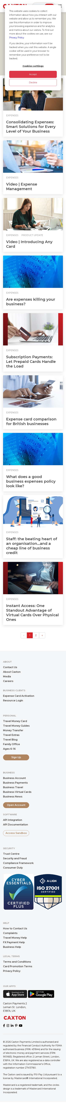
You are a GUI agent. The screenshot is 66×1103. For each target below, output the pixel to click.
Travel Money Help (15, 937)
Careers (8, 681)
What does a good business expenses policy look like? (31, 481)
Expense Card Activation (18, 695)
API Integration (12, 820)
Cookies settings (33, 66)
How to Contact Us (15, 928)
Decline (33, 82)
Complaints (10, 933)
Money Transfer (13, 730)
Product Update (32, 235)
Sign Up (16, 757)
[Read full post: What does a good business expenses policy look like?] (33, 449)
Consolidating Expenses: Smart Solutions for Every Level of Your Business (31, 126)
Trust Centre (11, 853)
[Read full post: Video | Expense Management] (33, 156)
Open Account (16, 805)
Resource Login (13, 700)
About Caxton (12, 671)
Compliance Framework (18, 863)
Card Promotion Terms (17, 966)
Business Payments (15, 782)
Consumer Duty (13, 867)
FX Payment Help (14, 942)
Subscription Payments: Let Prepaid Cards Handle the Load (31, 361)
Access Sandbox (16, 833)
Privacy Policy (16, 37)
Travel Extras (11, 735)
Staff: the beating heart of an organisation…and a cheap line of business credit (31, 546)
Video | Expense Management (21, 186)
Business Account (14, 778)
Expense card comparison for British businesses (31, 421)
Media (7, 676)
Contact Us (10, 667)
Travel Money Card (15, 721)
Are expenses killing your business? (30, 301)
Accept (33, 74)
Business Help (12, 947)
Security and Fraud (15, 858)
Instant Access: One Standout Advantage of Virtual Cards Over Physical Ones (32, 612)
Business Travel (13, 787)
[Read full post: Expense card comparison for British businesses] (33, 391)
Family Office (11, 744)
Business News (12, 796)
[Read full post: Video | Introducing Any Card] (33, 214)
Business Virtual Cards (17, 791)
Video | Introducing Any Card (29, 244)
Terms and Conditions (17, 961)
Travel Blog (10, 739)
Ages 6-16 (9, 748)
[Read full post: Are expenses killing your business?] (33, 272)
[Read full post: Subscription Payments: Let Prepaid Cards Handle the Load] (33, 329)
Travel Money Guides (16, 725)
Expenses (12, 115)
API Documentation (15, 824)
